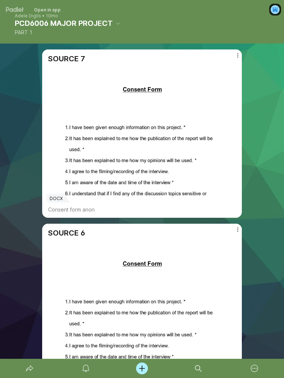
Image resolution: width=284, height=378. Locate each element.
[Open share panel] (29, 368)
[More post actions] (233, 58)
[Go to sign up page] (275, 10)
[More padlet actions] (254, 368)
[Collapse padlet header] (118, 23)
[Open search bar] (198, 368)
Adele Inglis (28, 15)
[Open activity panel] (85, 368)
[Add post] (142, 368)
